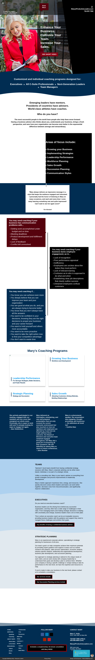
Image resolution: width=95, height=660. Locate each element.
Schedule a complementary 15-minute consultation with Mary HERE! (47, 648)
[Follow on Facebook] (42, 634)
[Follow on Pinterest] (49, 639)
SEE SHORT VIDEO (49, 54)
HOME (9, 629)
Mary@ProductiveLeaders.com (82, 9)
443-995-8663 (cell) (77, 640)
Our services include (44, 577)
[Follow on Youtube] (44, 639)
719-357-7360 (88, 11)
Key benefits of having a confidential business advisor (55, 524)
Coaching (11, 636)
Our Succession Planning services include (51, 582)
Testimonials (22, 629)
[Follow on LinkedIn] (47, 634)
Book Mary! (44, 6)
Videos (11, 648)
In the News (12, 643)
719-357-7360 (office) (77, 639)
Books (10, 650)
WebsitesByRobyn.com (87, 658)
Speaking (11, 634)
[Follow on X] (51, 634)
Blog (10, 653)
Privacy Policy (47, 658)
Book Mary (21, 650)
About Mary (12, 641)
